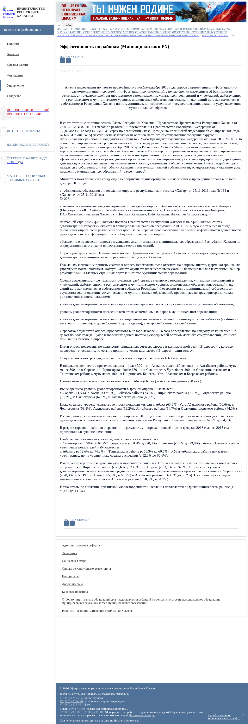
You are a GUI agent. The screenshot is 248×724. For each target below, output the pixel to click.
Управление (15, 85)
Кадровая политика (75, 591)
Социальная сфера (74, 560)
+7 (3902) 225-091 (71, 704)
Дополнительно (72, 584)
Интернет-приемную (142, 715)
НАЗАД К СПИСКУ (72, 56)
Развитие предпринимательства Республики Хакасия (97, 610)
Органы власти (17, 64)
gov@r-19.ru (77, 708)
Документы (15, 75)
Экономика (69, 553)
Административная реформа (81, 545)
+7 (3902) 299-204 (71, 697)
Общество (14, 96)
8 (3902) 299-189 (93, 712)
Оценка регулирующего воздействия (86, 568)
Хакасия (13, 54)
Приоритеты (70, 576)
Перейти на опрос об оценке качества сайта (224, 717)
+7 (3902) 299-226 (71, 701)
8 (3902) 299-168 (70, 712)
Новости (13, 44)
